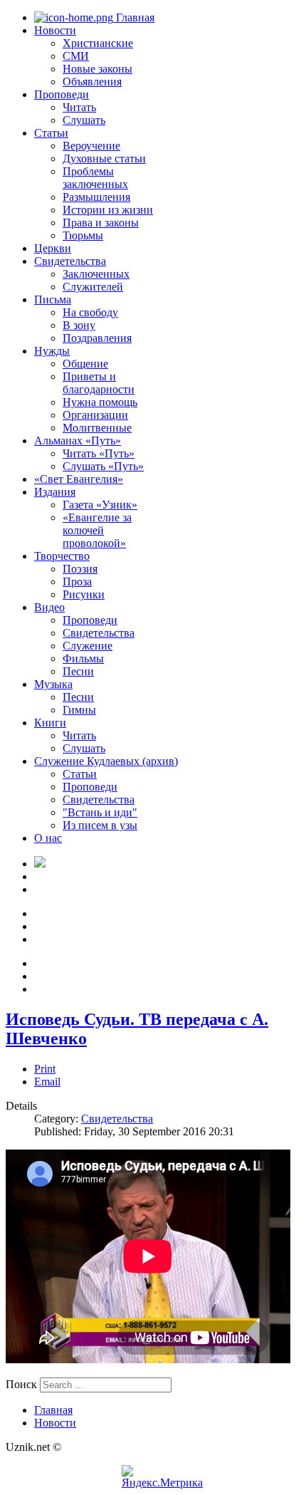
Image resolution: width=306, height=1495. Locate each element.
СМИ (76, 56)
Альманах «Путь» (77, 440)
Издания (54, 492)
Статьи (51, 133)
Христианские (98, 43)
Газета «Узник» (100, 505)
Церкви (52, 248)
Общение (85, 364)
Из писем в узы (100, 825)
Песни (78, 671)
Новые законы (97, 69)
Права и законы (101, 223)
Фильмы (83, 658)
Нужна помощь (100, 402)
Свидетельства (70, 261)
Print (45, 1069)
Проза (77, 581)
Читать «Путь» (98, 453)
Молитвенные (97, 428)
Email (47, 1081)
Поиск (21, 1384)
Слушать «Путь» (103, 466)
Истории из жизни (108, 210)
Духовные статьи (104, 158)
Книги (50, 723)
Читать (79, 107)
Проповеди (61, 94)
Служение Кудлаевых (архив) (106, 761)
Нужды (52, 351)
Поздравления (97, 338)
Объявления (92, 81)
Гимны (79, 710)
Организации (95, 415)
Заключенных (96, 274)
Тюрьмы (83, 235)
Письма (52, 299)
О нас (48, 838)
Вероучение (91, 146)
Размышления (96, 197)
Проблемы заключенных (95, 177)
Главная (133, 17)
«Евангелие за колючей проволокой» (97, 530)
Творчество (62, 556)
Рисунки (84, 594)
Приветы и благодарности (98, 382)
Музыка (53, 684)
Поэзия (80, 569)
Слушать (84, 120)
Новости (55, 30)
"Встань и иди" (100, 812)
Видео (49, 607)
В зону (79, 325)
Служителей (93, 287)
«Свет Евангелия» (78, 479)
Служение (87, 646)
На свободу (90, 312)
